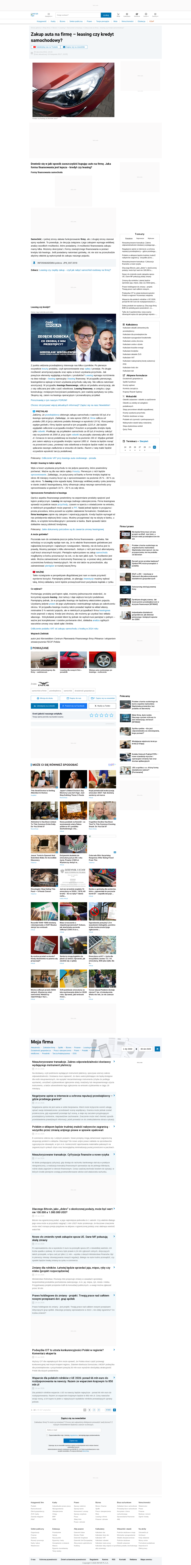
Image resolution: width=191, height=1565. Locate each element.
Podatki (85, 1050)
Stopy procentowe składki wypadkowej (138, 409)
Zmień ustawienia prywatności (73, 1559)
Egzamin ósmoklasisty (60, 1548)
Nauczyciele (56, 1538)
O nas (33, 1559)
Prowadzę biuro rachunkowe (127, 1509)
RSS (113, 1559)
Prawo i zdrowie (79, 1522)
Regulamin (94, 1559)
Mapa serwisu (146, 1559)
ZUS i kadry (35, 1514)
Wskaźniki (131, 396)
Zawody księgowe (37, 1517)
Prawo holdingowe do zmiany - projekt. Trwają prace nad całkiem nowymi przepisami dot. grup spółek (137, 288)
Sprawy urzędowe (80, 1514)
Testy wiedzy (56, 1551)
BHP (53, 1517)
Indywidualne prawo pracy (61, 1506)
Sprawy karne (79, 1509)
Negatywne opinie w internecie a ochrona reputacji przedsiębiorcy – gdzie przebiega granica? (138, 250)
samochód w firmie (39, 691)
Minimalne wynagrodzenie (126, 1535)
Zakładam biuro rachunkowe (127, 1506)
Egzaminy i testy (58, 1540)
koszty (45, 369)
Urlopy (54, 1514)
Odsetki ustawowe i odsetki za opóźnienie (139, 400)
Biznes (62, 21)
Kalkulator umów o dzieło (133, 344)
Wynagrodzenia (57, 1509)
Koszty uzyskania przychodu (134, 413)
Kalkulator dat (128, 371)
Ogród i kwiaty (144, 1517)
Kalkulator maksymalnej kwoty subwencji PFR (139, 362)
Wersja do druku (46, 698)
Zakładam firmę (49, 1047)
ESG (74, 1053)
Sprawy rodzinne (80, 1506)
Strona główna (36, 28)
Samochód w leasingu (74, 28)
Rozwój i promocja (37, 1540)
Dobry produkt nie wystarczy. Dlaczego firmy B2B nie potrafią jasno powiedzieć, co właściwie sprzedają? (139, 307)
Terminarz (131, 441)
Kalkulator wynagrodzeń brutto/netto (137, 338)
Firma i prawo (127, 526)
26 (135, 447)
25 (130, 447)
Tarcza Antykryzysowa (61, 1053)
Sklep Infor (77, 1519)
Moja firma (46, 28)
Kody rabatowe (144, 1538)
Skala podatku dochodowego (127, 1546)
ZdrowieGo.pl (143, 1532)
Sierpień (144, 441)
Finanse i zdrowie (102, 1519)
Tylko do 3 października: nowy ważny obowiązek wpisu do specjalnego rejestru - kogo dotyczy (139, 313)
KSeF (152, 21)
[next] (114, 1410)
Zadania (34, 1538)
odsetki (41, 431)
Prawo (89, 21)
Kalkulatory (132, 324)
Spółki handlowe (129, 382)
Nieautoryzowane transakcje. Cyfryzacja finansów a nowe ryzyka (138, 263)
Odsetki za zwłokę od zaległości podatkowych (135, 404)
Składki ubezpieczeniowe (126, 1538)
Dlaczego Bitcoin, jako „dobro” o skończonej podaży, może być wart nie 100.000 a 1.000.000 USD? (139, 269)
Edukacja (141, 21)
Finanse (77, 1047)
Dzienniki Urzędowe (81, 1538)
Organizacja (35, 1532)
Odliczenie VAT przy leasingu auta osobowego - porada (69, 458)
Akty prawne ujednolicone (83, 1543)
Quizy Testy (127, 429)
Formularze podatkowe (147, 1543)
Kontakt (122, 1559)
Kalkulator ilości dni (130, 367)
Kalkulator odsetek (102, 1540)
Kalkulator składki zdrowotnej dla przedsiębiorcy (136, 329)
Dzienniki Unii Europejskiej (83, 1540)
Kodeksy (77, 1546)
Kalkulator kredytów (130, 351)
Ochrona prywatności (48, 1559)
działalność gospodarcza (84, 691)
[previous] (84, 1410)
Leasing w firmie (89, 1047)
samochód (68, 691)
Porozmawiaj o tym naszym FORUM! (49, 400)
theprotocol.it (143, 1546)
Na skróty (142, 1529)
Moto (115, 21)
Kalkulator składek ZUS (132, 354)
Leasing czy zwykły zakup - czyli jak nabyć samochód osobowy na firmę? (75, 270)
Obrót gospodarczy (37, 1511)
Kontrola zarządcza (130, 388)
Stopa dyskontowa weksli (133, 426)
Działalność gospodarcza (133, 379)
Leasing (62, 28)
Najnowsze (140, 238)
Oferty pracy (143, 1548)
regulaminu (74, 1435)
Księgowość (42, 21)
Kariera (105, 1559)
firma (92, 418)
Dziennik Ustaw (79, 1532)
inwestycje (89, 578)
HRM (54, 1519)
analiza (96, 620)
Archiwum (142, 1535)
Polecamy (125, 696)
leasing (51, 378)
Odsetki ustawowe (123, 1543)
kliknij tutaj (85, 1451)
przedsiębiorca (52, 415)
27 (140, 447)
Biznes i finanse (101, 1506)
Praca (76, 1517)
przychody (63, 504)
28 (145, 447)
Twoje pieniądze (102, 21)
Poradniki (46, 1053)
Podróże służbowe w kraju (133, 416)
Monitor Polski (79, 1535)
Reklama (133, 1559)
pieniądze (49, 566)
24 (125, 447)
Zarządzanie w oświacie (60, 1543)
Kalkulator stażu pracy (103, 1543)
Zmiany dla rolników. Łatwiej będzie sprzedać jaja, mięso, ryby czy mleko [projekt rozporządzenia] (139, 282)
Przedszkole (56, 1532)
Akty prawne (79, 1529)
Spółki (60, 1047)
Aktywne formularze (137, 375)
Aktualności (35, 1047)
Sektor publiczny (76, 21)
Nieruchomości (128, 21)
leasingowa (104, 610)
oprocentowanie (38, 474)
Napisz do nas (75, 698)
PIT (75, 508)
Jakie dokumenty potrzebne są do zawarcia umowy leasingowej (73, 529)
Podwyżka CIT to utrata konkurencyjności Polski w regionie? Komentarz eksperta (138, 294)
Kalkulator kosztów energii (133, 348)
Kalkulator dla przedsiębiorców (135, 334)
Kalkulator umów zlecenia (133, 341)
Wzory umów (143, 1540)
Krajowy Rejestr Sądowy (132, 392)
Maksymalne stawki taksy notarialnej (137, 423)
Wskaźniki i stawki (124, 1529)
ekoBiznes (35, 1053)
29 (150, 447)
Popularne (129, 238)
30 (154, 447)
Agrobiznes (95, 1050)
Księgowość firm (37, 1502)
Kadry (53, 21)
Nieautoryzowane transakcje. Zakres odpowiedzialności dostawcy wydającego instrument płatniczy (138, 244)
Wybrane (151, 238)
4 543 (108, 1410)
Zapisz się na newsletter (105, 698)
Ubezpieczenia (57, 1511)
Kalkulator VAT (129, 358)
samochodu (102, 552)
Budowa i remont (144, 1514)
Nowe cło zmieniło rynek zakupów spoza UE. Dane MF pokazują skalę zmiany (138, 275)
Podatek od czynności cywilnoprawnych (138, 419)
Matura (54, 1546)
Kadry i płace (35, 1543)
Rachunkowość (36, 1509)
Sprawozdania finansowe (126, 1517)
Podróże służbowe (123, 1540)
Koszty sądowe (129, 385)
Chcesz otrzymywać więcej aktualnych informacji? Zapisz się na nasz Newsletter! (70, 405)
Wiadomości (143, 1506)
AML (118, 1519)
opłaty (88, 369)
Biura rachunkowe (124, 1502)
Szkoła (54, 1535)
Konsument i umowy (81, 1511)
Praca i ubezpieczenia (62, 1050)
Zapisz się (73, 1441)
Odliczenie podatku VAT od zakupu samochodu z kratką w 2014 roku (64, 628)
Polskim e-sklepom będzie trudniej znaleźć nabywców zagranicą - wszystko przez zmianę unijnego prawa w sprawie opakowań (139, 256)
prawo (52, 604)
